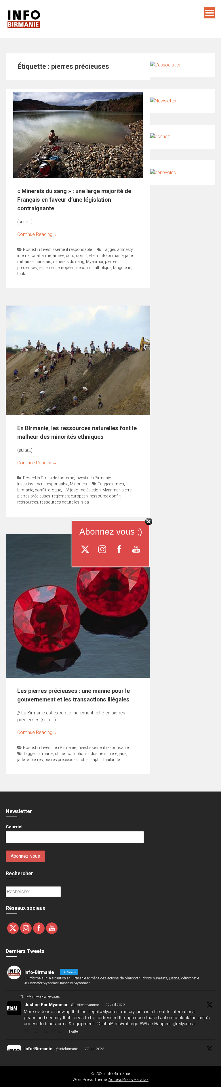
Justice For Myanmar (46, 1004)
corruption (76, 753)
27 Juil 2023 (115, 1005)
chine (60, 753)
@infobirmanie (67, 1049)
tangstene (122, 267)
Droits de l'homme (57, 478)
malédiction (90, 490)
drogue (54, 490)
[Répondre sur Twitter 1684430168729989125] (27, 1031)
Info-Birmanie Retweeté (43, 997)
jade (129, 255)
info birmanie (111, 255)
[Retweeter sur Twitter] (21, 997)
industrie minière (102, 753)
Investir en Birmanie (93, 478)
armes (118, 484)
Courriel (14, 826)
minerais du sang (68, 261)
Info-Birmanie (38, 1048)
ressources (27, 502)
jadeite (23, 759)
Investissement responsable (66, 249)
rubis (84, 759)
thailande (111, 759)
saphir (96, 759)
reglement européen (57, 267)
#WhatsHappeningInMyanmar (168, 1023)
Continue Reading (37, 234)
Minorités (78, 484)
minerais (43, 261)
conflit (81, 255)
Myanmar (94, 261)
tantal (22, 273)
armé (46, 255)
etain (93, 255)
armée (58, 255)
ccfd (70, 255)
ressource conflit (105, 496)
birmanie (25, 490)
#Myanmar (110, 1011)
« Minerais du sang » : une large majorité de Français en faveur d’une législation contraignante (74, 200)
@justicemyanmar (85, 1005)
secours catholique (93, 267)
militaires (25, 261)
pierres (37, 759)
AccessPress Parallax (128, 1079)
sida (85, 502)
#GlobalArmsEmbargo (117, 1023)
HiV (65, 490)
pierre (126, 490)
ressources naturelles (59, 502)
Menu (209, 12)
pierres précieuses (33, 496)
